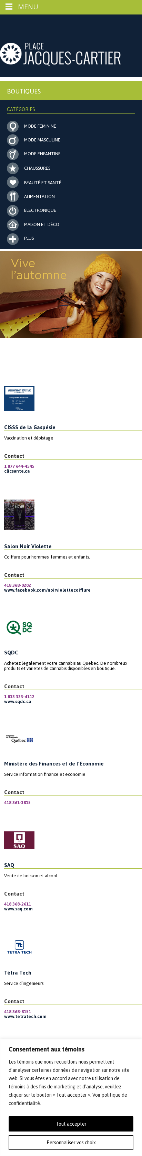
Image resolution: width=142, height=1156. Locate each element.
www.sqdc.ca (17, 701)
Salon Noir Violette (28, 546)
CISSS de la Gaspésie (29, 427)
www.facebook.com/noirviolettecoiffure (47, 590)
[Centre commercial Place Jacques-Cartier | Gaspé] (60, 64)
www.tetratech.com (25, 1016)
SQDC (11, 652)
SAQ (9, 865)
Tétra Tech (17, 973)
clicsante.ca (17, 471)
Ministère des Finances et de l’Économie (54, 764)
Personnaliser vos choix (71, 1142)
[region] (71, 1097)
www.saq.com (18, 908)
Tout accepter (71, 1124)
